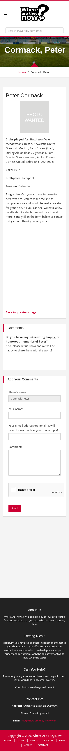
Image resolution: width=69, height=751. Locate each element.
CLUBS (20, 740)
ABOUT (28, 745)
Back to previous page (21, 312)
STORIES (48, 740)
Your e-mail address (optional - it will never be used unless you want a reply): (33, 428)
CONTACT (43, 745)
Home (22, 72)
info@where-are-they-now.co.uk (38, 720)
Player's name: (17, 392)
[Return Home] (34, 12)
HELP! (62, 740)
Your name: (15, 409)
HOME (7, 740)
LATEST (34, 740)
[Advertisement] (34, 266)
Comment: (15, 447)
